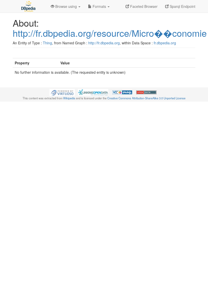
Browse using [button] (66, 6)
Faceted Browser (143, 6)
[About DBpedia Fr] (28, 6)
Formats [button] (99, 6)
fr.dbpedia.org (165, 42)
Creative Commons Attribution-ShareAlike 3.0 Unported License (146, 98)
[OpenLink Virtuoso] (62, 92)
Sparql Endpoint (182, 6)
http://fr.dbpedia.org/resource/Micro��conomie (110, 32)
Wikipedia (69, 98)
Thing (47, 42)
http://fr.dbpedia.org (104, 42)
